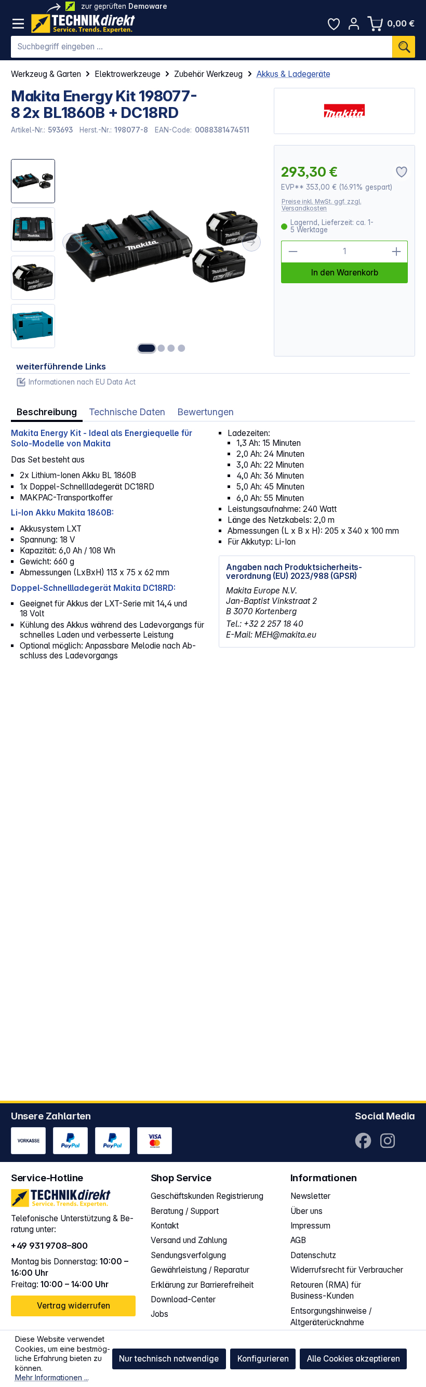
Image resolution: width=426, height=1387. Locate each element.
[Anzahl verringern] (292, 252)
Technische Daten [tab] (127, 411)
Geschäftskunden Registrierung (207, 1196)
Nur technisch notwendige (169, 1359)
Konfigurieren (263, 1359)
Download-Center (183, 1299)
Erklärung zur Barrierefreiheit (202, 1285)
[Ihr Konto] (354, 23)
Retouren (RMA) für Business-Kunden (325, 1290)
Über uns (306, 1211)
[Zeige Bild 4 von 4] (181, 348)
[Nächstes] (251, 241)
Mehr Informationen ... (52, 1377)
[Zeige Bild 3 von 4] (171, 348)
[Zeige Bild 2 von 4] (161, 348)
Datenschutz (313, 1255)
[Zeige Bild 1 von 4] (146, 348)
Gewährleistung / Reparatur (200, 1270)
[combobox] (202, 47)
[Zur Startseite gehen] (83, 23)
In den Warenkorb (344, 273)
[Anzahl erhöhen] (396, 252)
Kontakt (165, 1226)
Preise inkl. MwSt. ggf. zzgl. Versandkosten (322, 205)
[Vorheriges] (71, 241)
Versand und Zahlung (189, 1240)
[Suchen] (403, 47)
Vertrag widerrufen (73, 1306)
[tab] (47, 412)
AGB (298, 1240)
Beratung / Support (185, 1211)
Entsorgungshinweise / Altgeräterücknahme (330, 1316)
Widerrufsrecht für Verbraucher (346, 1270)
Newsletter (310, 1196)
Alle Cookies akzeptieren (353, 1359)
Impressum (310, 1226)
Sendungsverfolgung (188, 1255)
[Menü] (18, 23)
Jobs (159, 1314)
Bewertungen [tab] (206, 411)
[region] (137, 250)
